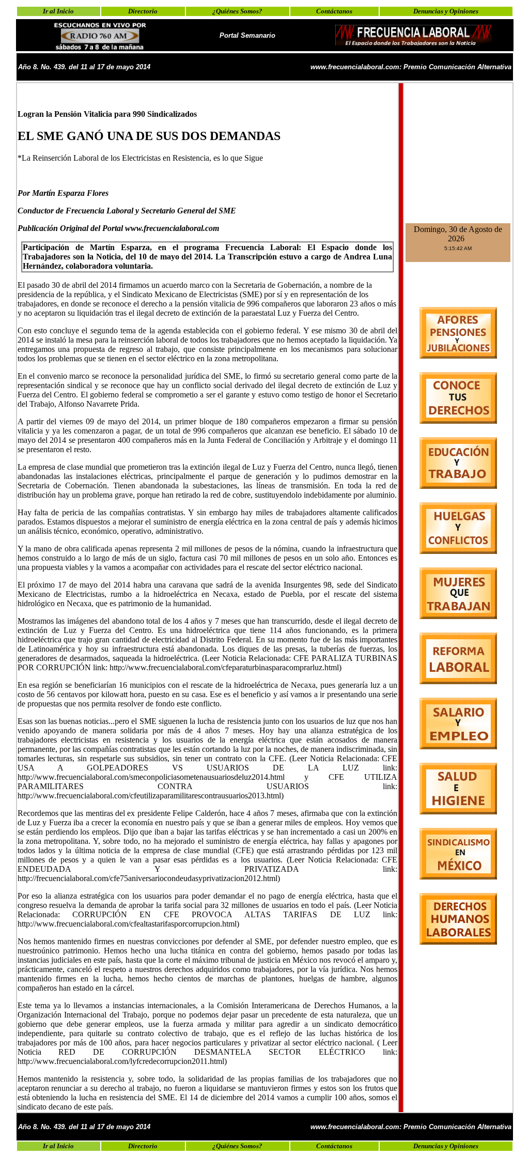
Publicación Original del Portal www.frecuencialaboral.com (118, 228)
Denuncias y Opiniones (445, 11)
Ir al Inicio (58, 11)
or (27, 193)
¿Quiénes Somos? (237, 11)
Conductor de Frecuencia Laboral (75, 210)
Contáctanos (334, 11)
